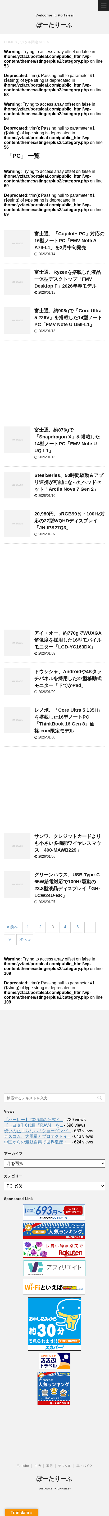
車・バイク (84, 1466)
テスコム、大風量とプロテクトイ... (37, 1136)
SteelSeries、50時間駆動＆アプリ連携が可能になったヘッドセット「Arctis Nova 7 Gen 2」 (68, 482)
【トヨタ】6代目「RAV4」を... (33, 1125)
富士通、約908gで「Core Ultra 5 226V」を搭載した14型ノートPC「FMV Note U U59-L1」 (68, 317)
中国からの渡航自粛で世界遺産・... (37, 1142)
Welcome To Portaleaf (54, 1489)
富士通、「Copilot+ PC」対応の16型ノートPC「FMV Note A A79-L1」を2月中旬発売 (69, 240)
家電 (49, 1466)
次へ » (24, 939)
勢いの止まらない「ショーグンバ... (37, 1131)
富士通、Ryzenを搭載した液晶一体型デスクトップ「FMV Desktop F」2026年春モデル (67, 279)
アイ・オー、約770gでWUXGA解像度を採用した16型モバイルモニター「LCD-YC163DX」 (68, 640)
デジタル (64, 1466)
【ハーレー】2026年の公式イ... (33, 1119)
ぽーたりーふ (54, 24)
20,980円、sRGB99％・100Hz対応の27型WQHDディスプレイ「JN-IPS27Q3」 (69, 520)
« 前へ (12, 927)
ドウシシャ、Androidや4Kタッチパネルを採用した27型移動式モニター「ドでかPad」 (68, 678)
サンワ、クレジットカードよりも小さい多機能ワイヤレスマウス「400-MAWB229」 (67, 843)
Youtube (23, 1466)
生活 (37, 1466)
